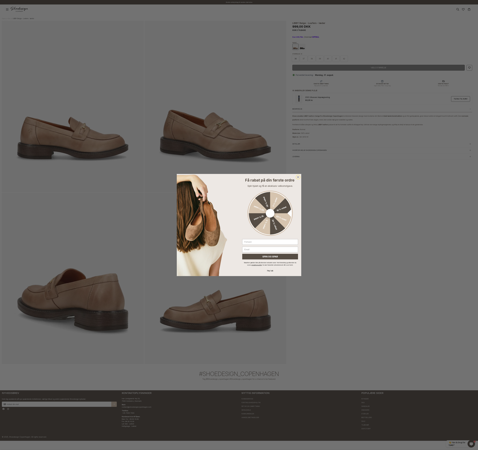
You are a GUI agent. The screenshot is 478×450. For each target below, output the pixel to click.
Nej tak (270, 270)
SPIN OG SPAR (270, 256)
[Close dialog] (298, 177)
